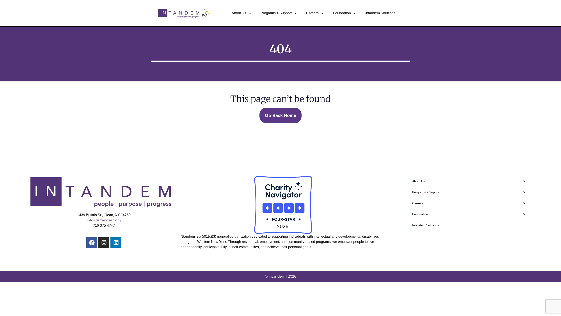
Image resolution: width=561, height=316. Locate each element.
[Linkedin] (115, 242)
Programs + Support (276, 13)
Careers (312, 13)
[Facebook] (91, 242)
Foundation (342, 13)
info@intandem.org (104, 220)
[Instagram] (103, 242)
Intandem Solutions (380, 13)
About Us (239, 13)
